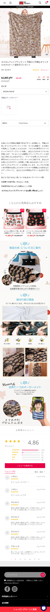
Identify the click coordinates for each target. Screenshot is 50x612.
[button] (2, 222)
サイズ (3, 86)
